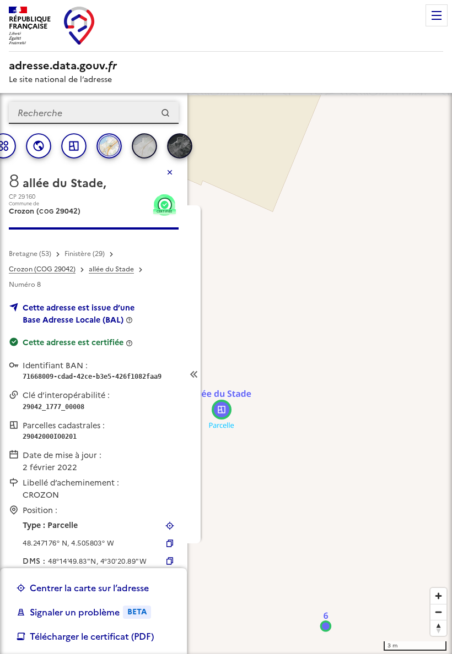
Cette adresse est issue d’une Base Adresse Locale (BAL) (78, 314)
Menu (437, 15)
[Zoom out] (438, 612)
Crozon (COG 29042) (42, 269)
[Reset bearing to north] (438, 628)
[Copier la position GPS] (170, 543)
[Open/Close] (194, 374)
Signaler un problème (88, 612)
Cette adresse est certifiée (73, 342)
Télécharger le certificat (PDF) (92, 636)
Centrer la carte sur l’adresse (89, 588)
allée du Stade (111, 269)
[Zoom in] (438, 596)
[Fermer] (170, 172)
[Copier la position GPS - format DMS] (170, 561)
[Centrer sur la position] (170, 526)
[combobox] (94, 113)
